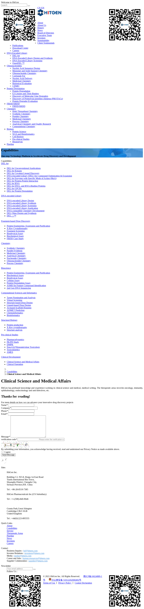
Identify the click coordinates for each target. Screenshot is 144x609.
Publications (17, 45)
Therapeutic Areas (15, 533)
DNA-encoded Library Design (20, 200)
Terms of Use (49, 583)
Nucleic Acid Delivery (22, 78)
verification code (9, 439)
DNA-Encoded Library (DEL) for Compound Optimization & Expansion (39, 176)
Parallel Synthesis (14, 250)
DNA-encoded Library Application (22, 208)
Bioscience (6, 268)
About (40, 23)
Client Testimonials (45, 43)
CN (39, 8)
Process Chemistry (20, 121)
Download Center (20, 48)
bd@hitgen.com (30, 551)
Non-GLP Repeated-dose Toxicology (23, 347)
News (40, 30)
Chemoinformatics (15, 313)
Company (6, 408)
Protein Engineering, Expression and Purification (28, 226)
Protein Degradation (16, 88)
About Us (41, 25)
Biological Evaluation (22, 83)
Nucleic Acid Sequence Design (26, 68)
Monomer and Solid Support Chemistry (29, 71)
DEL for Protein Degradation (20, 191)
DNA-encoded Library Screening (22, 205)
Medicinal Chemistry (21, 81)
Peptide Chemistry (20, 116)
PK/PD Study (13, 342)
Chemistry (11, 109)
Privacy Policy (65, 583)
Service (10, 531)
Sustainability (43, 40)
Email (4, 414)
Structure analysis (14, 330)
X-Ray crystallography (17, 327)
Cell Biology (18, 136)
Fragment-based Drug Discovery (15, 221)
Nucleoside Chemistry (16, 258)
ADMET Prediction (15, 310)
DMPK (10, 344)
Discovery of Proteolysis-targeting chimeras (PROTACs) (37, 98)
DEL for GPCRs (14, 188)
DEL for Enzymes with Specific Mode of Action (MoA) (32, 178)
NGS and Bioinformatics (23, 134)
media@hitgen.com (22, 556)
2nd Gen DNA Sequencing (19, 288)
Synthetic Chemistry (21, 114)
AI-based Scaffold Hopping (19, 308)
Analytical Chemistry (16, 256)
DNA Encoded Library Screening (27, 60)
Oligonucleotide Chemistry (24, 73)
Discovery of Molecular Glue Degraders (30, 96)
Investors (41, 38)
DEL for (16, 55)
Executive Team (44, 35)
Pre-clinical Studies (20, 139)
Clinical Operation (15, 364)
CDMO (15, 86)
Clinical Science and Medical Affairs (23, 362)
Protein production (15, 325)
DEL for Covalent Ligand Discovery (23, 173)
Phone (4, 411)
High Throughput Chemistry (25, 111)
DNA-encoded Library (11, 196)
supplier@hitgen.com (38, 561)
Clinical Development (11, 357)
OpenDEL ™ (18, 63)
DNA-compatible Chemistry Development (25, 211)
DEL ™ (11, 216)
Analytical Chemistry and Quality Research (31, 124)
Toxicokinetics (13, 349)
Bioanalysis (17, 141)
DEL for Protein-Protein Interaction (22, 181)
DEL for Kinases (14, 171)
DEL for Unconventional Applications (24, 168)
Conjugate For (18, 76)
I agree (7, 452)
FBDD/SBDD (13, 104)
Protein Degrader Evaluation (25, 101)
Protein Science (19, 131)
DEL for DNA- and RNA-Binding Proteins (26, 186)
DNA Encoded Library (17, 53)
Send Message (8, 455)
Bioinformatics (13, 315)
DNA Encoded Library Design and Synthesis (32, 58)
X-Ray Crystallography (17, 228)
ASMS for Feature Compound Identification (26, 285)
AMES (10, 352)
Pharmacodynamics (15, 339)
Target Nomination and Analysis (21, 297)
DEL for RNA (13, 183)
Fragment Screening (16, 231)
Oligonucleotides (14, 66)
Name (4, 405)
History (40, 28)
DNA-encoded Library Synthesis (21, 203)
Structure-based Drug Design (20, 302)
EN (42, 8)
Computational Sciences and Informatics (19, 293)
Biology (10, 129)
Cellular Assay (13, 280)
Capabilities (12, 371)
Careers (15, 50)
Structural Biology (9, 320)
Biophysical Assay (15, 233)
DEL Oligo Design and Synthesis (21, 213)
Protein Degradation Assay (19, 283)
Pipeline (10, 144)
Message (5, 436)
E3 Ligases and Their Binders (25, 93)
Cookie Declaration (83, 583)
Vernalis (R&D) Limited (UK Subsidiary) (25, 504)
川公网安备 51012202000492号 (66, 580)
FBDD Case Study (15, 238)
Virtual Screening (14, 300)
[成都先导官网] (49, 15)
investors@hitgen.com (34, 553)
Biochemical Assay (15, 236)
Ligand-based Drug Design (19, 305)
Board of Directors (45, 33)
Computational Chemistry (23, 126)
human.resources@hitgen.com (36, 558)
